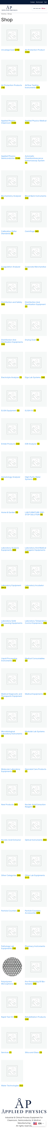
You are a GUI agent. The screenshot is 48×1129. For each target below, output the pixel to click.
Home (3, 14)
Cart (45, 2)
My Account (39, 2)
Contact (32, 2)
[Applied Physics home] (16, 8)
